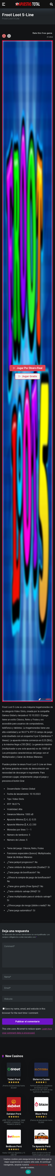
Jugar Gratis (29, 376)
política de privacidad (38, 1165)
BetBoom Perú (14, 1146)
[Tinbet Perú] (14, 1076)
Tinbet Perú (13, 1079)
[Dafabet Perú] (14, 1110)
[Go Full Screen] (9, 36)
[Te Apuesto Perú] (41, 1143)
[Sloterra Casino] (41, 1076)
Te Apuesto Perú (41, 1146)
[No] (51, 1165)
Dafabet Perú (14, 1114)
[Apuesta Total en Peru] (27, 4)
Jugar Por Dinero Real (29, 368)
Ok (28, 1172)
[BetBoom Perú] (14, 1143)
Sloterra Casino (41, 1079)
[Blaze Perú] (41, 1110)
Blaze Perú (41, 1114)
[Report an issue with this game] (4, 36)
